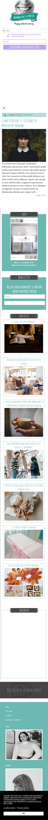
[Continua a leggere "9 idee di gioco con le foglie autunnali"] (23, 582)
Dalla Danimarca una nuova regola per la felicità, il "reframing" (23, 445)
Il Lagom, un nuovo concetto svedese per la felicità (24, 361)
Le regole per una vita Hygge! (23, 321)
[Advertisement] (24, 80)
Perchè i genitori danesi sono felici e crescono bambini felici (23, 487)
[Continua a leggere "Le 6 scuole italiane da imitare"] (23, 544)
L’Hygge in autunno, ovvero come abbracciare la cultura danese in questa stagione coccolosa (24, 403)
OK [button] (23, 813)
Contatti (8, 715)
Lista (18, 114)
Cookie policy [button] (10, 808)
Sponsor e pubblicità (13, 720)
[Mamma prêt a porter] (24, 12)
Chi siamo (9, 711)
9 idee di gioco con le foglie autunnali (23, 565)
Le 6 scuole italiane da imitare (24, 527)
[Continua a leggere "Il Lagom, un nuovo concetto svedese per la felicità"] (23, 380)
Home (12, 114)
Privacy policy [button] (23, 808)
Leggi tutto (41, 195)
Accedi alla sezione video (24, 690)
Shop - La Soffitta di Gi (24, 263)
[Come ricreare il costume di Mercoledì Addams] (24, 145)
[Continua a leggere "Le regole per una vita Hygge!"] (23, 338)
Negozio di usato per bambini (24, 265)
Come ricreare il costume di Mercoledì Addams (19, 123)
